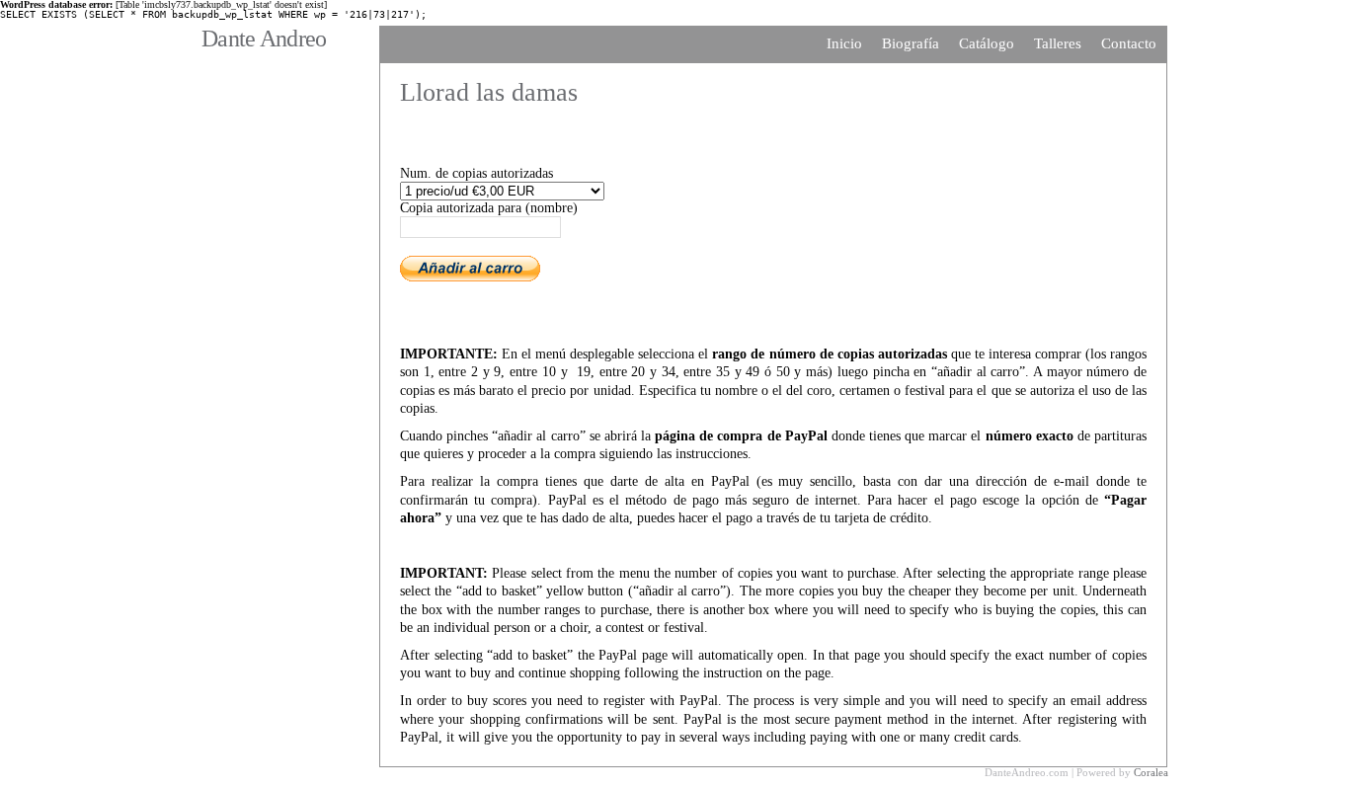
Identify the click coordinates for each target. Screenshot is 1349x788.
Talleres (1057, 43)
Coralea (1151, 772)
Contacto (1128, 43)
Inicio (844, 43)
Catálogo (986, 43)
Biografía (910, 43)
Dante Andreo (263, 38)
